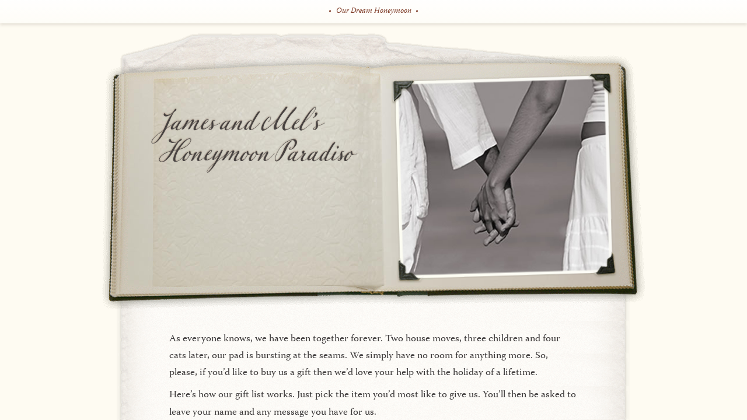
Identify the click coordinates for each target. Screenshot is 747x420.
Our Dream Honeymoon (373, 11)
